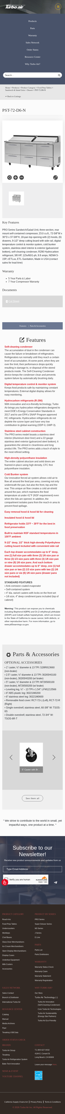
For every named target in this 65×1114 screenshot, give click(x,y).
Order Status (32, 50)
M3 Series (39, 928)
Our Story (38, 993)
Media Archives (8, 1023)
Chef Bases (7, 937)
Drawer (30, 90)
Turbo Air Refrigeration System (14, 1059)
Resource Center (32, 57)
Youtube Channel (12, 1076)
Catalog (5, 1014)
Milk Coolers (7, 964)
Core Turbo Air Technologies (49, 1009)
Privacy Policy (36, 1102)
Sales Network (32, 42)
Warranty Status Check (44, 967)
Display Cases (8, 955)
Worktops (6, 933)
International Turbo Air (11, 1002)
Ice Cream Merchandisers (12, 946)
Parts (32, 28)
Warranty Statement (43, 976)
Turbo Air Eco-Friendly (47, 1021)
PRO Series (39, 919)
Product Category (28, 88)
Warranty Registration (44, 980)
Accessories (7, 969)
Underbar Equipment (11, 960)
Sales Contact (8, 993)
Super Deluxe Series (43, 924)
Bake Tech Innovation (11, 1064)
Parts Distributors (42, 954)
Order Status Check (13, 1040)
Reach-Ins (6, 919)
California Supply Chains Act (16, 1102)
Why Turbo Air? (32, 64)
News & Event (10, 1071)
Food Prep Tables (44, 88)
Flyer (4, 1028)
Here (54, 1064)
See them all (32, 798)
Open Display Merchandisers (14, 951)
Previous (11, 757)
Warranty (32, 35)
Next (54, 757)
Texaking (6, 1055)
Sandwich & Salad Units (15, 90)
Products (32, 21)
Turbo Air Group (8, 1050)
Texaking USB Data (10, 1032)
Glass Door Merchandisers (13, 942)
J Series (38, 933)
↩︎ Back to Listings (13, 96)
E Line (37, 937)
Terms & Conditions (53, 1102)
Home (7, 88)
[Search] (59, 75)
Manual (5, 1019)
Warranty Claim (41, 971)
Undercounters (8, 928)
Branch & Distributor (10, 997)
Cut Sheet (13, 301)
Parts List (38, 950)
